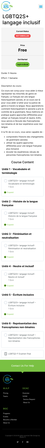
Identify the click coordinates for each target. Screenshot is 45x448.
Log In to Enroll (22, 64)
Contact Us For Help (22, 365)
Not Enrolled (22, 36)
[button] (40, 6)
